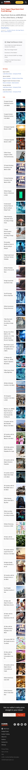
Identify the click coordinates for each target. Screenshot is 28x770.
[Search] (25, 2)
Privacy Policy (4, 749)
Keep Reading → (5, 28)
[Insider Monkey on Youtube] (22, 724)
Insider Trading (5, 734)
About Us (3, 737)
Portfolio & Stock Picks (17, 78)
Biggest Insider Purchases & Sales (11, 81)
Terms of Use (4, 751)
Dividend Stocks (11, 30)
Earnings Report (20, 30)
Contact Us (4, 742)
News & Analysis (7, 78)
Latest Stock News (7, 74)
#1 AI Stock (19, 2)
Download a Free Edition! (11, 52)
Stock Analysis (8, 31)
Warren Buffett (6, 76)
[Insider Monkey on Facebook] (15, 724)
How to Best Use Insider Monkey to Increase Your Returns (13, 46)
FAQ (2, 754)
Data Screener (15, 83)
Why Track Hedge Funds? (11, 49)
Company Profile (17, 74)
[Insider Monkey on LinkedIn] (25, 724)
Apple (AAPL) (6, 72)
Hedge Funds (5, 731)
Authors (3, 739)
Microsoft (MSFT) (7, 90)
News (2, 31)
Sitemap (3, 745)
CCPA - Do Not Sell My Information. (10, 757)
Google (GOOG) (7, 85)
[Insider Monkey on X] (19, 724)
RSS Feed (6, 729)
